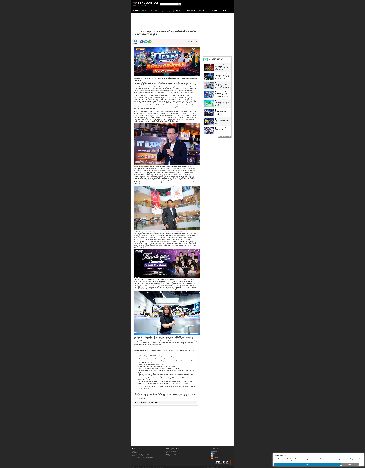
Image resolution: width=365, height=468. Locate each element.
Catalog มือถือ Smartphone (170, 454)
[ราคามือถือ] (155, 10)
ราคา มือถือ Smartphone (170, 451)
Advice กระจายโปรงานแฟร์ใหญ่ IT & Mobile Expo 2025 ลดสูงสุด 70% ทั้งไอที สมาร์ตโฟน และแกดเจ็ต (222, 67)
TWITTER (215, 453)
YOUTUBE (215, 457)
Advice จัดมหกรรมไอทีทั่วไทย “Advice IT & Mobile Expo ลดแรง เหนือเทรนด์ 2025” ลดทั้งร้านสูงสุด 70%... (222, 94)
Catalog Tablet (167, 455)
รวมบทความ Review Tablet (138, 455)
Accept (307, 464)
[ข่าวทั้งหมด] (145, 10)
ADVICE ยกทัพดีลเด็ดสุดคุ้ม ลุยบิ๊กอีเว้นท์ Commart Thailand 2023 (222, 129)
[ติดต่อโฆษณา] (222, 462)
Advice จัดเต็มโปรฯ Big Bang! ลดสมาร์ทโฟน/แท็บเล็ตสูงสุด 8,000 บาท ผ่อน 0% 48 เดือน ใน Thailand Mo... (222, 76)
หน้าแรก (134, 451)
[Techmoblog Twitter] (226, 10)
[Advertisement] (182, 19)
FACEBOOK (216, 451)
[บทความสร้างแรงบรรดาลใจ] (202, 10)
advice (138, 402)
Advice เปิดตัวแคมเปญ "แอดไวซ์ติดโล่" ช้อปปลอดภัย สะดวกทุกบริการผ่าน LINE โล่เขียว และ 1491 (222, 103)
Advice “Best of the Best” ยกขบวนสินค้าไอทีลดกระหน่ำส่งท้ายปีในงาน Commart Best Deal (222, 121)
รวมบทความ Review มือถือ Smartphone (141, 454)
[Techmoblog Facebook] (223, 10)
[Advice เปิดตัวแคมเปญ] (209, 103)
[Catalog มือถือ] (165, 10)
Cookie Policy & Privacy (289, 461)
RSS (214, 455)
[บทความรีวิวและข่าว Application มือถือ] (189, 10)
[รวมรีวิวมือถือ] (177, 10)
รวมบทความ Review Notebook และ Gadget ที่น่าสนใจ (144, 457)
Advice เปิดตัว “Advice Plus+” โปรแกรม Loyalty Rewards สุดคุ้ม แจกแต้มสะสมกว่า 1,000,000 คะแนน (222, 85)
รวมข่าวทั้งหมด (135, 452)
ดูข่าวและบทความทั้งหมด (224, 136)
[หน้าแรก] (136, 10)
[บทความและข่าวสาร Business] (215, 10)
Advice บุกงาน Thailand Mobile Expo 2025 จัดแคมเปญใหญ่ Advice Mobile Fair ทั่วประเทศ (222, 112)
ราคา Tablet (167, 452)
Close (350, 464)
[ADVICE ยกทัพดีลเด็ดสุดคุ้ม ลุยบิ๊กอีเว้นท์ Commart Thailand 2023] (209, 130)
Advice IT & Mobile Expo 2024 (152, 402)
